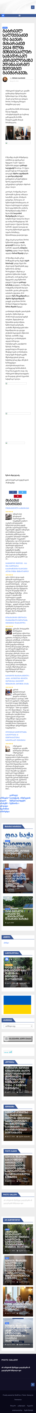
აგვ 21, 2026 (11, 1181)
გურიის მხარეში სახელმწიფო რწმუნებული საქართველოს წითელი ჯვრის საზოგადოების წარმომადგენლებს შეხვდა (17, 1167)
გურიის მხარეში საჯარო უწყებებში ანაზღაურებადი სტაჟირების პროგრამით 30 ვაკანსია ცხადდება (17, 1333)
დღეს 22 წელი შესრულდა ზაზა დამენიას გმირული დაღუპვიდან (15, 973)
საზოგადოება (9, 965)
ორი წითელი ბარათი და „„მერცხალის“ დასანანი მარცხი (16, 915)
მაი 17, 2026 (11, 1136)
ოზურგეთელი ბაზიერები (17, 508)
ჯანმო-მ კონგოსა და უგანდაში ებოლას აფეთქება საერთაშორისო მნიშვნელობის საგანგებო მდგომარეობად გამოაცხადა (17, 1122)
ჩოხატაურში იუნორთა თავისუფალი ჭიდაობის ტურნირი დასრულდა (17, 620)
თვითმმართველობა (10, 1302)
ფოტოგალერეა (17, 1410)
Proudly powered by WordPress (12, 1395)
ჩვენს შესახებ (28, 1410)
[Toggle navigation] (19, 15)
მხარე (7, 1258)
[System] (18, 1039)
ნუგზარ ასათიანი (18, 78)
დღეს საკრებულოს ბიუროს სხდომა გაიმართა (18, 1307)
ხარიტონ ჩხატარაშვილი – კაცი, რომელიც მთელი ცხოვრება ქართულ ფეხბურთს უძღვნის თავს (17, 879)
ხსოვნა (7, 1229)
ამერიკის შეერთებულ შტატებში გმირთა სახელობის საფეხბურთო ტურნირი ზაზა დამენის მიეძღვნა (17, 1239)
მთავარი (13, 1405)
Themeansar (17, 1399)
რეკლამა (30, 1405)
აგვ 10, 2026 (11, 1092)
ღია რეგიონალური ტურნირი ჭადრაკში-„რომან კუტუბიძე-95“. (17, 848)
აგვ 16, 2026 (11, 983)
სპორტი (5, 27)
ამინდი (6, 943)
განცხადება (21, 1405)
